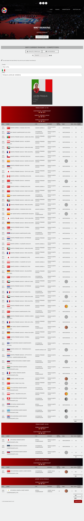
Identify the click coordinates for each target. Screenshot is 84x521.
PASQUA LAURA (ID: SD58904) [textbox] (12, 75)
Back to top (78, 501)
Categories (51, 51)
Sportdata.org (77, 9)
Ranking (57, 9)
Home (51, 9)
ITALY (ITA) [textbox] (6, 67)
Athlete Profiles (34, 51)
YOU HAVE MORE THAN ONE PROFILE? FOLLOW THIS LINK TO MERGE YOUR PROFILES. (19, 60)
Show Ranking (42, 36)
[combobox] (42, 67)
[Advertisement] (42, 511)
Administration (66, 9)
